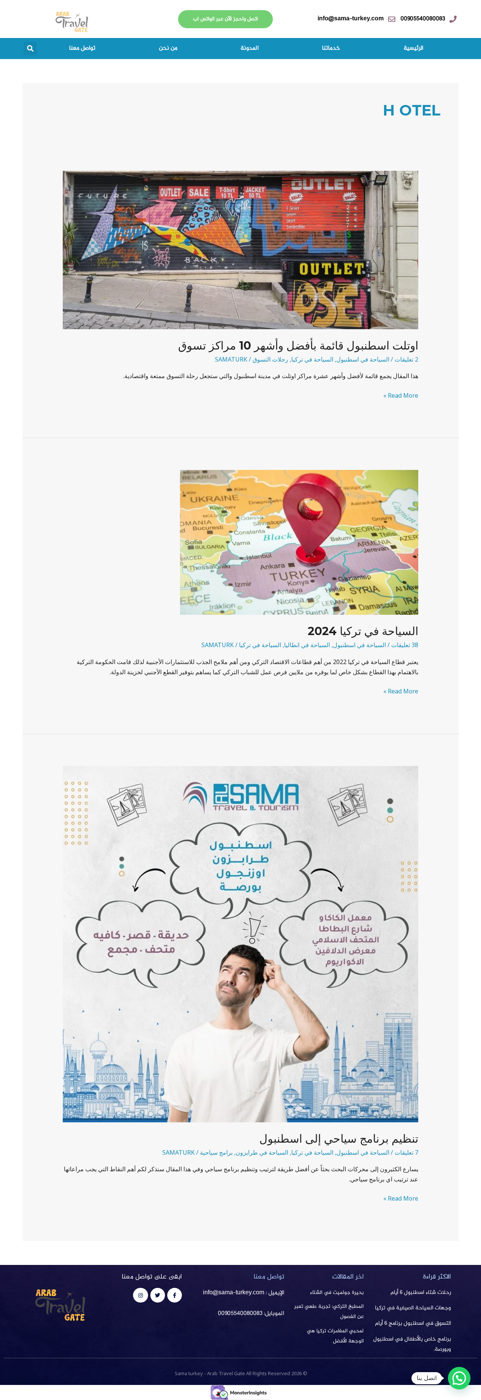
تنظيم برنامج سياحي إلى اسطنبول (338, 1139)
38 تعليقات (404, 645)
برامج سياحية (216, 1152)
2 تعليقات (406, 359)
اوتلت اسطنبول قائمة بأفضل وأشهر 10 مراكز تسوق (298, 346)
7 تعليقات (406, 1152)
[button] (30, 48)
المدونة (249, 48)
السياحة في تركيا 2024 (363, 631)
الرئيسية (413, 48)
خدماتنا (331, 48)
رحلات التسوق (270, 359)
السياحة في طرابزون (262, 1152)
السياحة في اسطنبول (362, 359)
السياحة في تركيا (312, 359)
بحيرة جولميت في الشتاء (337, 1292)
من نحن (168, 48)
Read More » (400, 395)
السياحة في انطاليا (307, 645)
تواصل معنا (82, 48)
